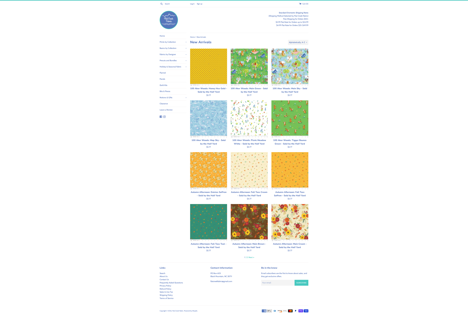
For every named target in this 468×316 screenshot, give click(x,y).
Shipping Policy (166, 295)
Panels (162, 79)
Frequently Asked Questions (171, 283)
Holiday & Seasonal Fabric (173, 67)
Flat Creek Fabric (177, 311)
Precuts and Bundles (173, 60)
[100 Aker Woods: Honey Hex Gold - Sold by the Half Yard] (208, 67)
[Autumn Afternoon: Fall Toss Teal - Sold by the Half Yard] (208, 222)
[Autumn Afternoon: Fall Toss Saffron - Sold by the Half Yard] (289, 170)
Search (162, 273)
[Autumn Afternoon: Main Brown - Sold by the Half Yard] (249, 222)
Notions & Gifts (173, 97)
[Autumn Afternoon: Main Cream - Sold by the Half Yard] (289, 222)
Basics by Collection (173, 48)
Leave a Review (166, 110)
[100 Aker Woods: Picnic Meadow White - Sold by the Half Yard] (249, 118)
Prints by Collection (173, 42)
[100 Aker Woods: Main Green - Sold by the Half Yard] (249, 67)
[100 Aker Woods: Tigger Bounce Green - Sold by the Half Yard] (289, 118)
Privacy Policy (165, 286)
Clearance (164, 103)
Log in (192, 4)
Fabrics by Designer (173, 54)
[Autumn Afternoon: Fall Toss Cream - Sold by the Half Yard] (249, 170)
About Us (164, 276)
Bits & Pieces (165, 91)
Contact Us (164, 279)
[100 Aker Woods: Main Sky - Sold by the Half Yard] (289, 67)
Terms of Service (166, 298)
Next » (251, 257)
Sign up (199, 4)
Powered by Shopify (190, 311)
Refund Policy (165, 289)
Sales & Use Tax (166, 292)
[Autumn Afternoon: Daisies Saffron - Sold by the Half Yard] (208, 170)
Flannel (163, 73)
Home (162, 36)
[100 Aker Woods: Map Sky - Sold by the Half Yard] (208, 118)
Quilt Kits (163, 85)
